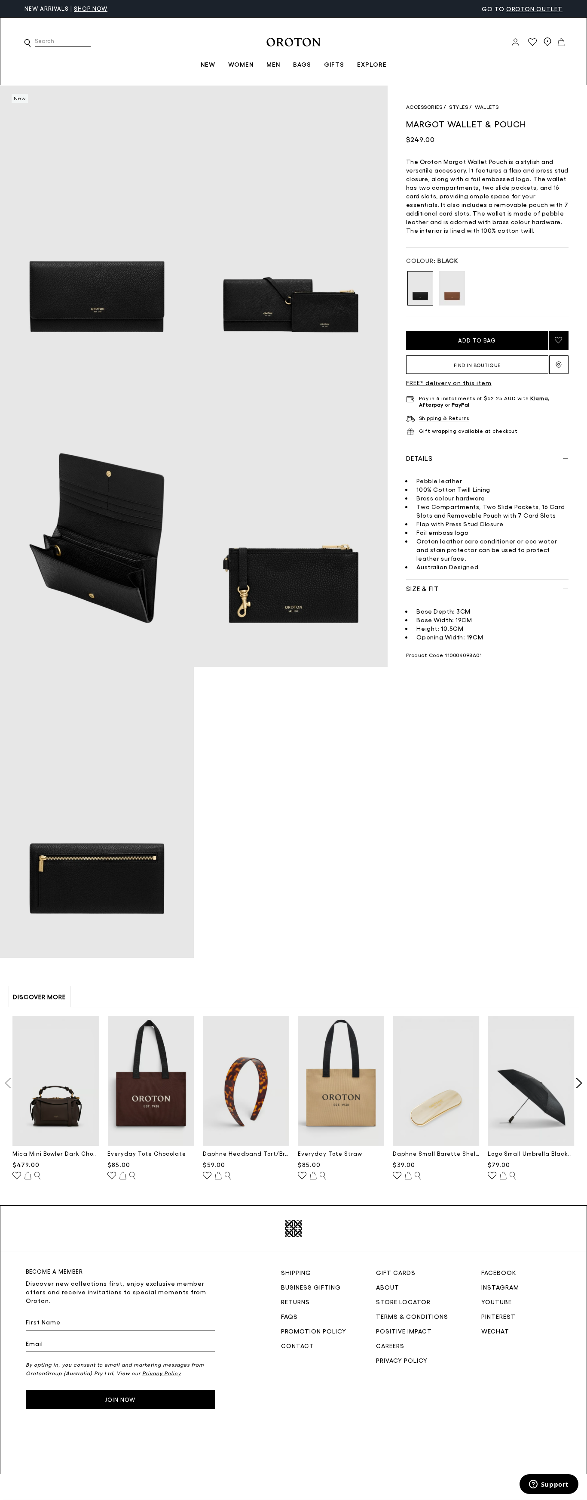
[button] (27, 43)
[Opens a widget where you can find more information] (548, 1485)
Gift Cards (396, 1272)
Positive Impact (404, 1330)
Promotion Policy (313, 1330)
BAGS (302, 64)
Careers (390, 1345)
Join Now (120, 1399)
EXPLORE (372, 64)
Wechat (495, 1330)
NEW (208, 64)
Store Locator (403, 1301)
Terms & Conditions (412, 1316)
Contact (297, 1345)
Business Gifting (311, 1287)
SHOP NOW (90, 8)
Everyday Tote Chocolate (146, 1153)
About (387, 1287)
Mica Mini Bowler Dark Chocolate (55, 1153)
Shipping (296, 1272)
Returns (295, 1301)
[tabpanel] (97, 230)
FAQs (289, 1316)
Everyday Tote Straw (330, 1153)
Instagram (500, 1287)
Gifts (334, 64)
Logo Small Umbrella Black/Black (531, 1153)
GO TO (522, 8)
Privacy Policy (402, 1360)
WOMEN (241, 64)
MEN (273, 64)
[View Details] (37, 1176)
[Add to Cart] (27, 1176)
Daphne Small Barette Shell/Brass (436, 1153)
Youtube (496, 1301)
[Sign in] (515, 42)
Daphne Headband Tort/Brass (246, 1153)
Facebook (499, 1272)
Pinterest (498, 1316)
